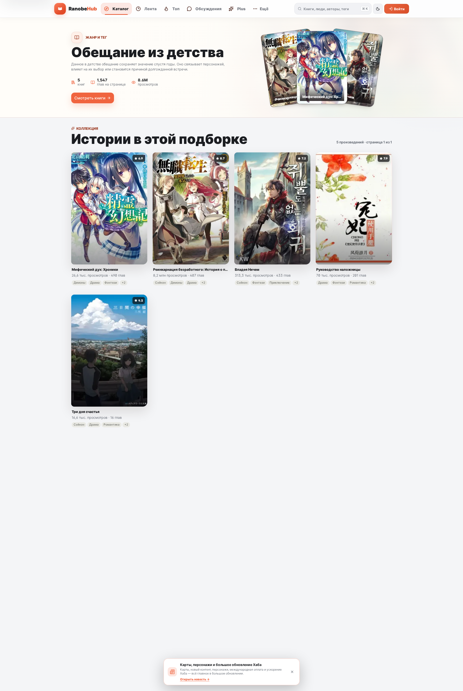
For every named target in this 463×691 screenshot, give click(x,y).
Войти (399, 9)
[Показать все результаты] (299, 9)
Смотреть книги (89, 98)
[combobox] (331, 8)
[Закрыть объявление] (292, 672)
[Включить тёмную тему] (378, 9)
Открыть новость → (195, 679)
